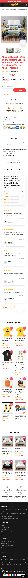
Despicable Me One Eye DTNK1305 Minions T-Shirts (20, 340)
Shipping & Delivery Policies (7, 541)
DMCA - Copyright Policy (7, 532)
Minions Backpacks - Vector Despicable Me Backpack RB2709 (7, 391)
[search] (23, 5)
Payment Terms (5, 543)
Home (2, 9)
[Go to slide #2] (18, 50)
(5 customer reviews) (14, 71)
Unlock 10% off (3, 571)
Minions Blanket (22, 9)
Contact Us (3, 547)
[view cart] (26, 5)
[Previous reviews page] (17, 312)
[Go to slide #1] (10, 50)
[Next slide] (25, 29)
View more (14, 426)
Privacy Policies (5, 529)
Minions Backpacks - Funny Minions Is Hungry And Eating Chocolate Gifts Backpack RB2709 (20, 393)
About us (3, 525)
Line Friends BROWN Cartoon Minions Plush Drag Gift (20, 416)
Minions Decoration (11, 9)
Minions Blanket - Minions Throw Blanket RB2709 (7, 474)
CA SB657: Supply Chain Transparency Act (11, 534)
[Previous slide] (3, 29)
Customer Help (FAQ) (6, 550)
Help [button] (25, 576)
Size (3, 77)
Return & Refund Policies (7, 545)
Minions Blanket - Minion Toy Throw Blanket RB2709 (19, 450)
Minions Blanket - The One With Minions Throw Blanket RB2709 (20, 474)
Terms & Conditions (5, 527)
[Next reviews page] (24, 312)
